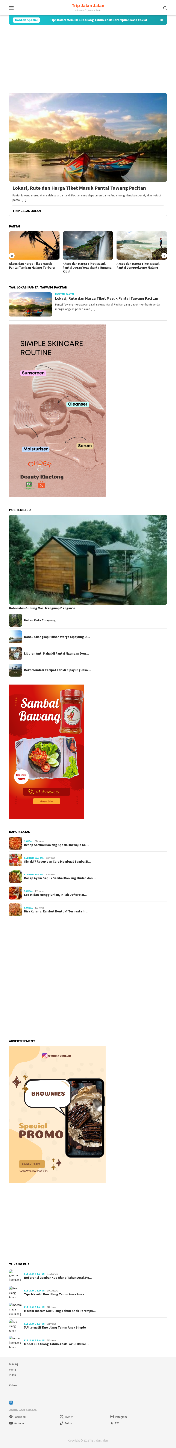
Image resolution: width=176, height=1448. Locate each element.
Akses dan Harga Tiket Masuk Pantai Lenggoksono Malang (138, 266)
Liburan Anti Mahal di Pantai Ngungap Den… (56, 653)
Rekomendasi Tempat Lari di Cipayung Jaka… (57, 670)
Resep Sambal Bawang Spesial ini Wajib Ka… (56, 845)
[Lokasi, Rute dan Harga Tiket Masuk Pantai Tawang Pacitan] (88, 137)
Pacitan (60, 294)
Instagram (121, 1417)
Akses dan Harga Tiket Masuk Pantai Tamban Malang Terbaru (32, 266)
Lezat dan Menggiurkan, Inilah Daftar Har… (55, 895)
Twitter (69, 1417)
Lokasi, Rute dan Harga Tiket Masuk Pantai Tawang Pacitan (79, 188)
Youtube (19, 1423)
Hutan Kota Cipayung (40, 620)
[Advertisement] (88, 59)
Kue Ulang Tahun (34, 1274)
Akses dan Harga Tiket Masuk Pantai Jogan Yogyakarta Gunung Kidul (87, 267)
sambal (28, 841)
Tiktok (68, 1423)
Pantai (13, 1369)
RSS (117, 1423)
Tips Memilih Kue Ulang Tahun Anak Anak (54, 1294)
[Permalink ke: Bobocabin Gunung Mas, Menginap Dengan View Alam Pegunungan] (88, 560)
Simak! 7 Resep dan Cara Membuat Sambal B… (57, 861)
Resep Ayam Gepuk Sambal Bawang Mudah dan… (60, 878)
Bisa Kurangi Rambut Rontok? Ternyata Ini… (56, 911)
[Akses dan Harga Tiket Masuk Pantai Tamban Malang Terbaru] (34, 245)
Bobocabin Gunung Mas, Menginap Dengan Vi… (43, 608)
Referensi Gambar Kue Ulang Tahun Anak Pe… (58, 1278)
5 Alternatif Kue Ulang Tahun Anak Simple (55, 1327)
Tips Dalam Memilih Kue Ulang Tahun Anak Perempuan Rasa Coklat (66, 20)
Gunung (13, 1364)
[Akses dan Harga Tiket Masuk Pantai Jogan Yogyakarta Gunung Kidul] (88, 245)
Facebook (20, 1417)
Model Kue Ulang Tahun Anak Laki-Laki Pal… (56, 1344)
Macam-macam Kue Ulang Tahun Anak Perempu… (60, 1311)
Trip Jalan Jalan (88, 5)
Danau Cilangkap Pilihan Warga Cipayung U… (57, 637)
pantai (70, 294)
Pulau (12, 1375)
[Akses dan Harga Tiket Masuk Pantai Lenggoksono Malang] (142, 245)
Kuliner (29, 857)
